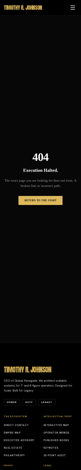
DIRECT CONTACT (16, 425)
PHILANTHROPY (14, 455)
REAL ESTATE (13, 447)
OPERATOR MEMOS (57, 432)
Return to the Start (40, 200)
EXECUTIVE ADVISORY (19, 440)
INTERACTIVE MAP (56, 425)
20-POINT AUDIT (55, 455)
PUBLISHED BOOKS (56, 440)
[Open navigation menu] (72, 7)
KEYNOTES (51, 447)
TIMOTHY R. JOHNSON (23, 8)
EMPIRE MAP (12, 432)
